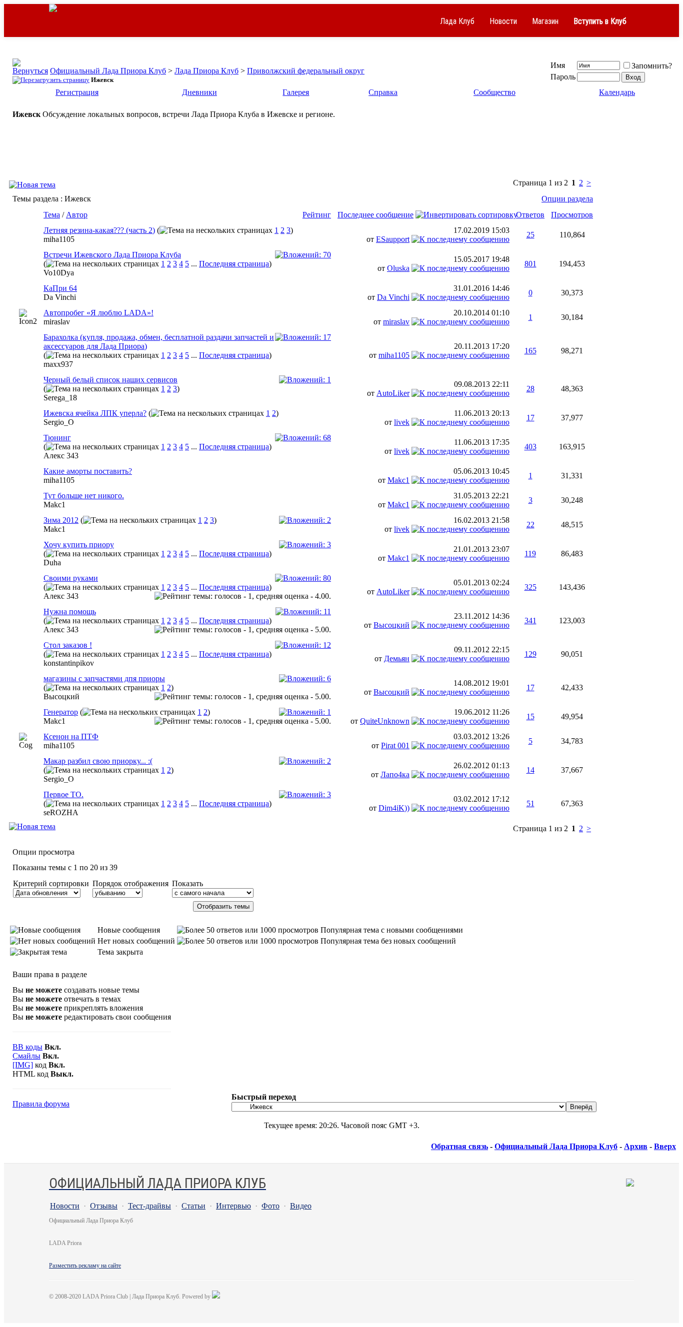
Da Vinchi (60, 297)
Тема (52, 214)
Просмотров (572, 214)
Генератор (61, 712)
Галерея (295, 92)
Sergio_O (59, 422)
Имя (557, 65)
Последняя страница (234, 263)
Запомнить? (652, 65)
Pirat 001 (395, 745)
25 (530, 234)
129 (530, 654)
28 (530, 388)
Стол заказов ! (68, 645)
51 (530, 803)
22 (530, 524)
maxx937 (58, 364)
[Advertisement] (342, 153)
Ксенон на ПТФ (71, 736)
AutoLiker (393, 393)
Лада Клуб (457, 21)
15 (530, 716)
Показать (187, 883)
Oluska (398, 268)
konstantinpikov (69, 663)
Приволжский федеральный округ (305, 70)
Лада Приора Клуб (206, 70)
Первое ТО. (64, 794)
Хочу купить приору (79, 544)
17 (530, 417)
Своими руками (71, 578)
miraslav (57, 321)
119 (530, 553)
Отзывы (104, 1206)
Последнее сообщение (376, 214)
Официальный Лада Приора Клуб (108, 70)
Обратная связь (459, 1146)
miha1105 (59, 239)
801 (530, 263)
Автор (77, 214)
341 (530, 620)
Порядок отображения (130, 883)
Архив (636, 1146)
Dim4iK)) (394, 808)
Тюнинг (57, 437)
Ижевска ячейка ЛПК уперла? (95, 413)
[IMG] (22, 1065)
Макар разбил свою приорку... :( (98, 761)
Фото (271, 1206)
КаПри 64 (60, 288)
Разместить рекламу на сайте (85, 1265)
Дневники (199, 92)
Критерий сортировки (51, 883)
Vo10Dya (59, 272)
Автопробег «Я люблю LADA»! (99, 312)
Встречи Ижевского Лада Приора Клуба (112, 254)
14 (530, 770)
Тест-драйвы (149, 1206)
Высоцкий (392, 625)
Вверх (665, 1146)
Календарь (617, 92)
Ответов (530, 214)
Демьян (397, 658)
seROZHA (61, 812)
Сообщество (495, 92)
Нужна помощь (70, 611)
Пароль (563, 76)
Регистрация (77, 92)
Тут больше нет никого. (84, 495)
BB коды (27, 1047)
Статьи (194, 1206)
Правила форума (41, 1104)
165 (530, 350)
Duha (52, 562)
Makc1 (399, 480)
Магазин (545, 21)
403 (530, 446)
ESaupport (393, 239)
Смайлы (26, 1056)
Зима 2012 (61, 520)
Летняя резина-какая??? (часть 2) (99, 230)
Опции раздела (567, 198)
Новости (503, 21)
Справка (383, 92)
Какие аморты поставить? (88, 471)
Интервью (233, 1206)
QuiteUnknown (385, 721)
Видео (301, 1206)
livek (402, 422)
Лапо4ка (395, 774)
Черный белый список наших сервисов (111, 379)
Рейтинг (316, 214)
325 (530, 587)
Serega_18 (60, 397)
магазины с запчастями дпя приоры (104, 678)
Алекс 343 (61, 455)
